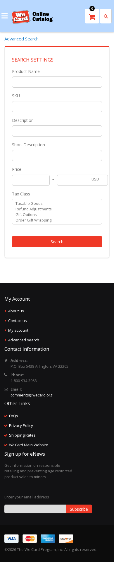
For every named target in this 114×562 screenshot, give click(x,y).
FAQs (13, 415)
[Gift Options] (54, 214)
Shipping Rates (22, 435)
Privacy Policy (21, 425)
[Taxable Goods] (54, 203)
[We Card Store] (32, 17)
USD (95, 179)
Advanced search (23, 340)
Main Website (28, 444)
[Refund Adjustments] (54, 209)
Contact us (17, 320)
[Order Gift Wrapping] (54, 220)
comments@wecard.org (31, 395)
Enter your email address (26, 497)
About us (16, 311)
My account (18, 330)
